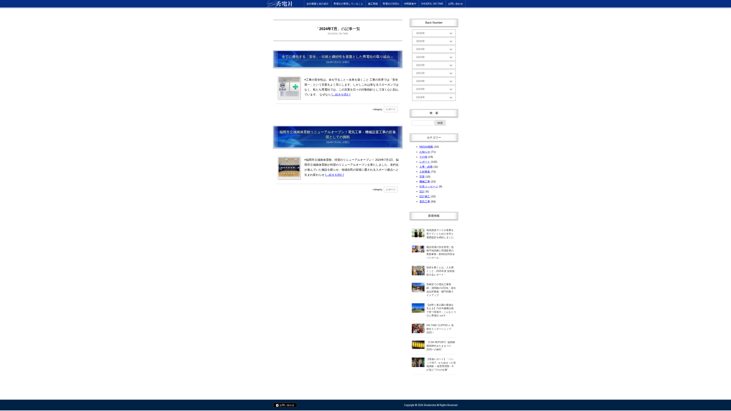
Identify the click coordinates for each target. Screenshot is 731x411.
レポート (390, 109)
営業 (422, 176)
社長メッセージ (428, 186)
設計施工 (424, 196)
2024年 (420, 49)
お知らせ (424, 151)
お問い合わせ (455, 3)
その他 (423, 156)
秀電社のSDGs (391, 3)
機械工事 (424, 181)
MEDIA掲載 (426, 146)
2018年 (420, 97)
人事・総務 (426, 166)
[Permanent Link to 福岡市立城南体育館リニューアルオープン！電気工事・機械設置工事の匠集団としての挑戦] (289, 167)
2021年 (420, 73)
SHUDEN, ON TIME (432, 3)
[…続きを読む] (341, 94)
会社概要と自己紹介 (317, 3)
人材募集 (424, 171)
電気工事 (424, 201)
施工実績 (373, 3)
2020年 (420, 81)
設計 (422, 191)
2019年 (420, 89)
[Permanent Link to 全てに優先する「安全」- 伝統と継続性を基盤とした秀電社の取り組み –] (289, 86)
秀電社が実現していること (348, 3)
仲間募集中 (410, 3)
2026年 (420, 33)
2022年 (420, 65)
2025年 (420, 41)
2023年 (420, 57)
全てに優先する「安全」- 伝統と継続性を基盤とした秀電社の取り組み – (338, 57)
